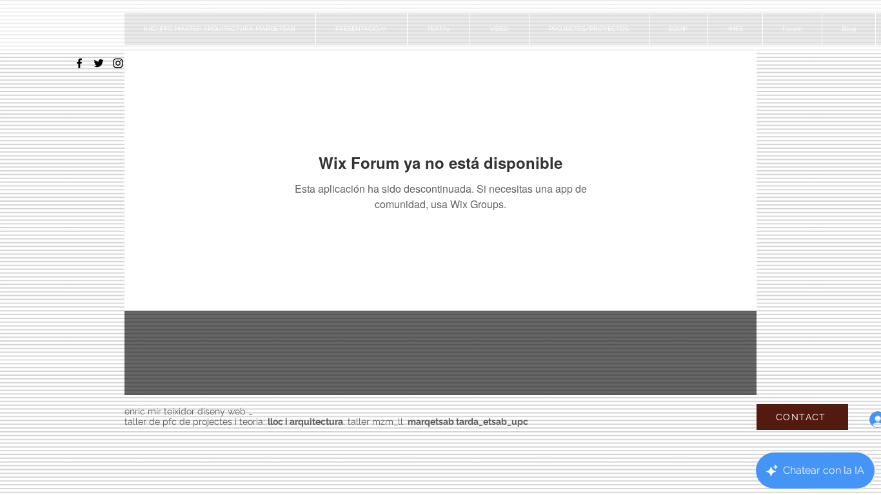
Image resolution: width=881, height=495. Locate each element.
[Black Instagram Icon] (118, 63)
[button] (589, 29)
